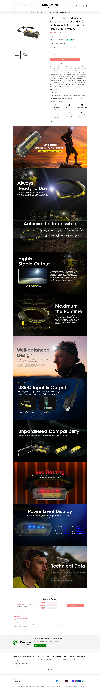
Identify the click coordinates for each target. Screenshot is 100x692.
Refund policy (76, 686)
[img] (17, 616)
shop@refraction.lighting (44, 686)
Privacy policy (60, 686)
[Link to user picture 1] (17, 629)
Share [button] (52, 121)
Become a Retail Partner (69, 659)
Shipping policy (84, 687)
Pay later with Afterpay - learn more (46, 661)
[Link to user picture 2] (24, 629)
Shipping (58, 36)
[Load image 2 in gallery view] (25, 55)
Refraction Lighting (24, 686)
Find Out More (38, 645)
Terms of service (84, 686)
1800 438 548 (53, 686)
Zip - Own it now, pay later (44, 659)
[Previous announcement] (13, 12)
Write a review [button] (75, 605)
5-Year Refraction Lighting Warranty (21, 660)
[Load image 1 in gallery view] (16, 55)
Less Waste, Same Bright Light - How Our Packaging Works (23, 664)
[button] (19, 3)
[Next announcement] (86, 12)
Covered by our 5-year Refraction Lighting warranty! (63, 47)
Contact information (68, 686)
